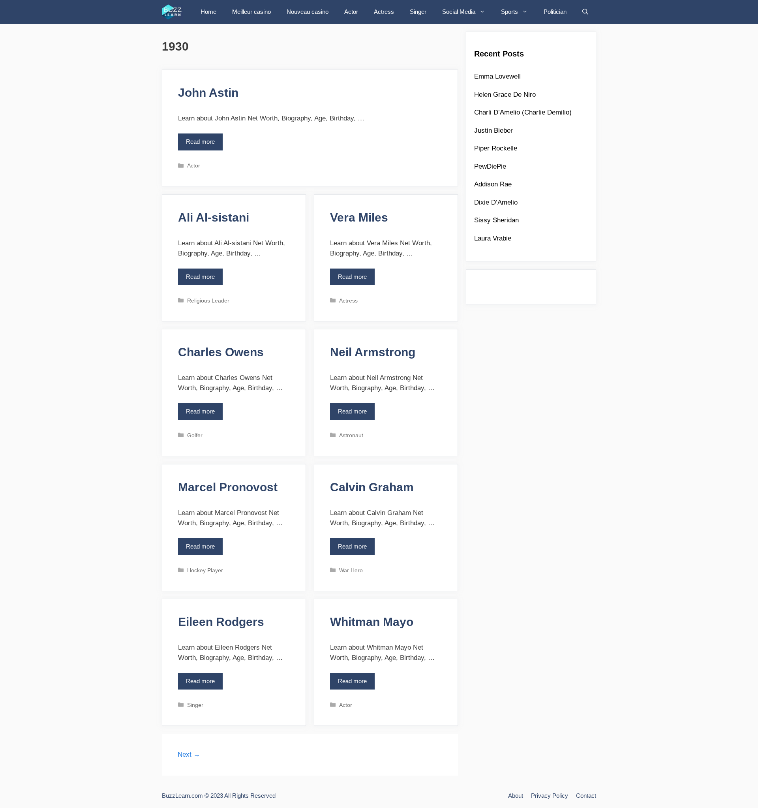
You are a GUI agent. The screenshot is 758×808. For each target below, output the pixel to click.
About (515, 795)
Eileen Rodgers (221, 621)
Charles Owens (221, 352)
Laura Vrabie (492, 238)
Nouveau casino (307, 11)
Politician (555, 11)
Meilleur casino (251, 11)
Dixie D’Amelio (496, 202)
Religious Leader (208, 300)
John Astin (208, 92)
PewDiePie (490, 166)
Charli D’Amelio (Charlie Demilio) (523, 112)
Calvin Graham (372, 487)
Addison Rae (493, 184)
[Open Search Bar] (585, 12)
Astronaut (351, 435)
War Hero (351, 570)
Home (208, 11)
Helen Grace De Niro (505, 94)
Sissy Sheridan (496, 220)
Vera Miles (359, 217)
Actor (351, 11)
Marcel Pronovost (228, 487)
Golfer (195, 435)
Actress (384, 11)
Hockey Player (205, 570)
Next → (189, 754)
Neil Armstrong (372, 352)
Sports (509, 11)
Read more (202, 144)
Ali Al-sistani (213, 217)
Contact (586, 795)
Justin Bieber (493, 130)
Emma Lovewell (497, 76)
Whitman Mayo (371, 621)
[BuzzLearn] (174, 12)
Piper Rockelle (495, 148)
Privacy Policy (549, 795)
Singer (418, 11)
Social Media (458, 11)
